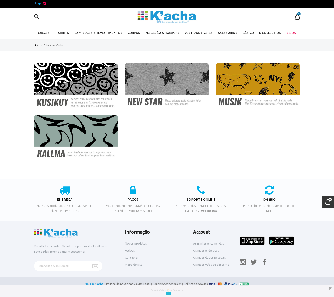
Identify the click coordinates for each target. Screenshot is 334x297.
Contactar (131, 257)
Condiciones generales (167, 283)
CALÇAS (44, 32)
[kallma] (76, 139)
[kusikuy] (76, 88)
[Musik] (258, 88)
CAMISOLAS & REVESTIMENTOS (98, 32)
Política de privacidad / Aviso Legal (128, 283)
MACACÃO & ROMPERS (162, 32)
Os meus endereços (206, 250)
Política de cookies (196, 283)
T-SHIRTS (62, 32)
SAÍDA (291, 32)
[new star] (167, 88)
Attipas (130, 250)
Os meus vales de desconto (211, 264)
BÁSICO (248, 32)
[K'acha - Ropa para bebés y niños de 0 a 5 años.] (167, 17)
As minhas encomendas (208, 243)
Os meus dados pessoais (209, 257)
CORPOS (134, 32)
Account (201, 232)
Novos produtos (136, 243)
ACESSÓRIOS (227, 32)
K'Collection (270, 32)
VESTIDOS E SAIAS (199, 32)
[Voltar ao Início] (36, 44)
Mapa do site (133, 264)
